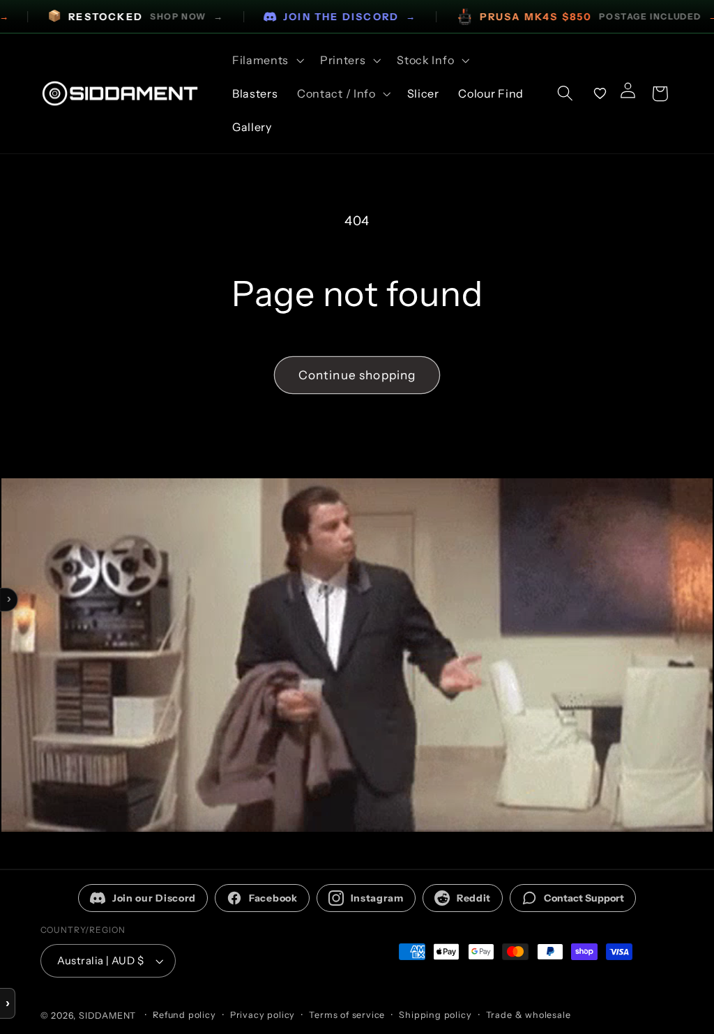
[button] (266, 60)
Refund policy (184, 1015)
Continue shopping (357, 374)
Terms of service (347, 1015)
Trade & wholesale (528, 1015)
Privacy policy (262, 1015)
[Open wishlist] (600, 93)
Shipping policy (435, 1015)
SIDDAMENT (107, 1015)
